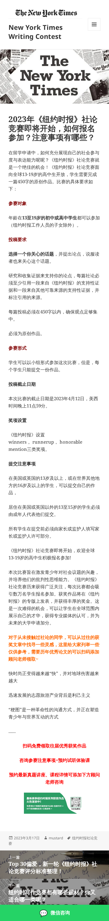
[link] (54, 913)
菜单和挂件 (94, 30)
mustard (56, 838)
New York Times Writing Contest (35, 32)
